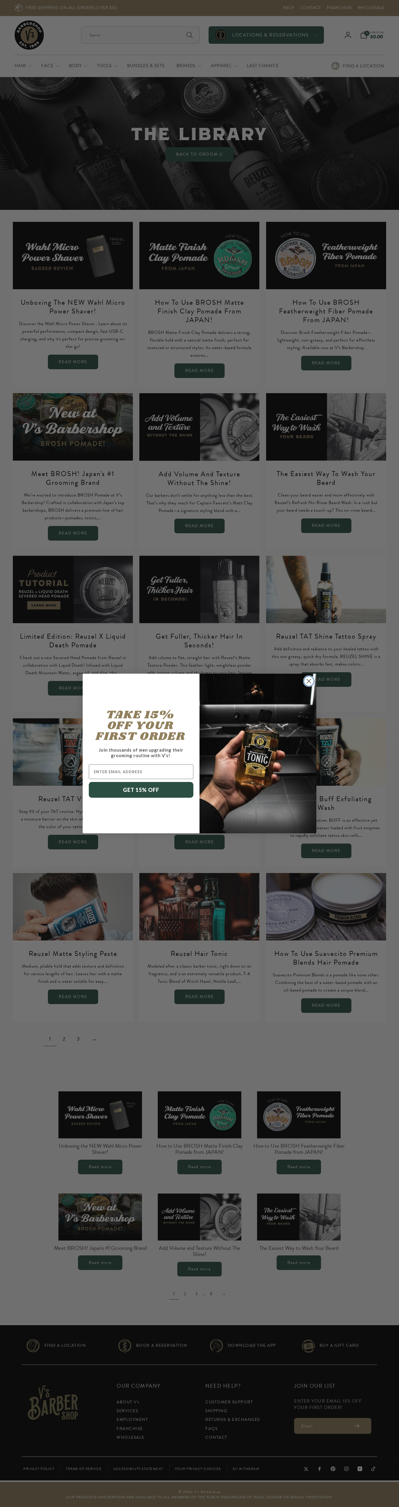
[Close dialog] (309, 681)
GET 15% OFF (141, 790)
